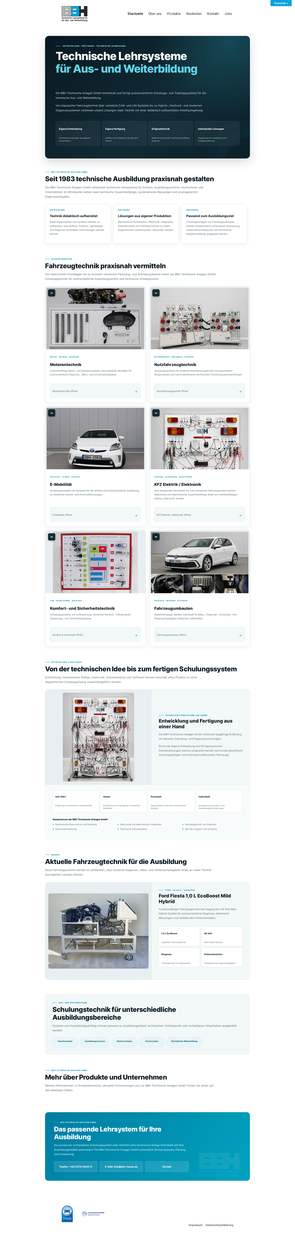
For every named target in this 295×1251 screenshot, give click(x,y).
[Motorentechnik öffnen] (95, 344)
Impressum (196, 1225)
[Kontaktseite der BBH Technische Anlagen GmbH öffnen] (166, 1166)
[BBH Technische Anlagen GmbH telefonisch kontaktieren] (75, 1166)
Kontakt (213, 13)
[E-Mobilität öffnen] (95, 466)
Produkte (174, 13)
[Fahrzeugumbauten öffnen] (200, 588)
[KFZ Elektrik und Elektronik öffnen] (200, 466)
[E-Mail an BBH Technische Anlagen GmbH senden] (121, 1166)
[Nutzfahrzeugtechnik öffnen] (200, 344)
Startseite (135, 13)
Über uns (155, 13)
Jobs (228, 13)
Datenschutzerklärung (219, 1225)
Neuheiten (194, 13)
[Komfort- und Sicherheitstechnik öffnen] (95, 588)
